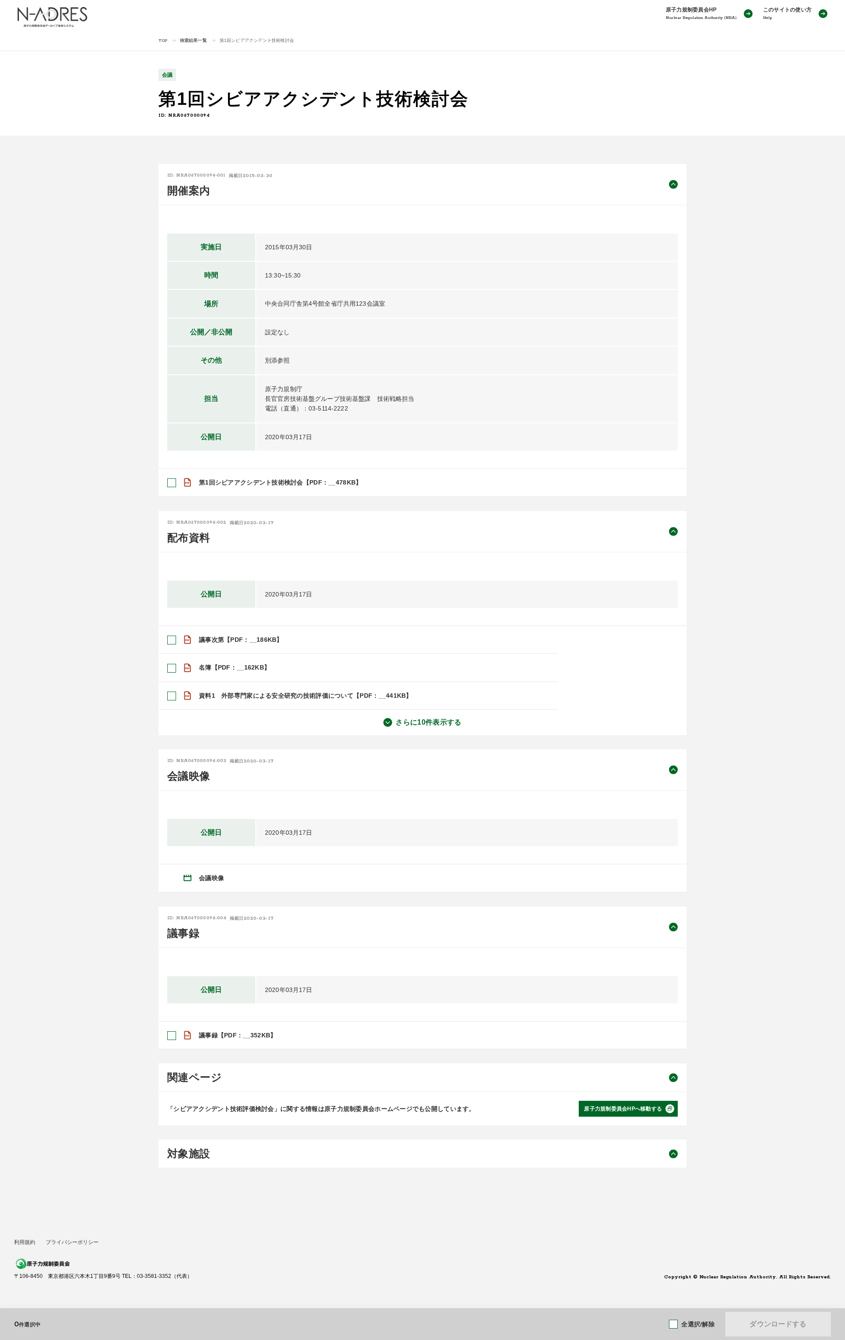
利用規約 (24, 1242)
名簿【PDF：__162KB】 (234, 667)
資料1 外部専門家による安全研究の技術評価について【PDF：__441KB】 (305, 695)
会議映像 (211, 877)
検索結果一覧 (193, 40)
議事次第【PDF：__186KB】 (241, 639)
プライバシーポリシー (72, 1242)
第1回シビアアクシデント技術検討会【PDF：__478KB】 (280, 482)
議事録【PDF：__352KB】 (237, 1035)
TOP (163, 40)
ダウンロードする (777, 1324)
